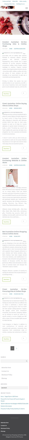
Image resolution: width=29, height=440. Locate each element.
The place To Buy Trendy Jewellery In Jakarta (13, 408)
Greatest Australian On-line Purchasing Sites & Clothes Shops (14, 44)
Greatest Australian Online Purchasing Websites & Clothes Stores (14, 160)
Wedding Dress (18, 108)
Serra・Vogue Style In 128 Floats (9, 396)
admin (10, 48)
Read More (6, 93)
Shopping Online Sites (19, 48)
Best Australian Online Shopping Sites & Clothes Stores (14, 233)
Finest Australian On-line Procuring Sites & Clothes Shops (14, 290)
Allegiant (8, 437)
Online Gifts (17, 236)
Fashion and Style (18, 294)
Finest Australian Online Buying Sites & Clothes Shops (14, 104)
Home (2, 24)
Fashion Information (6, 406)
